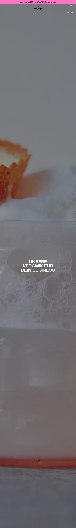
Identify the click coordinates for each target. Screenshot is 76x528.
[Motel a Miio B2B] (38, 8)
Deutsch (71, 5)
